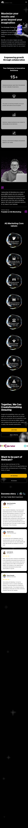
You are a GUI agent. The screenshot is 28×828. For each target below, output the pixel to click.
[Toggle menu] (26, 2)
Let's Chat (14, 430)
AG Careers (14, 480)
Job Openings (14, 475)
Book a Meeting (14, 435)
